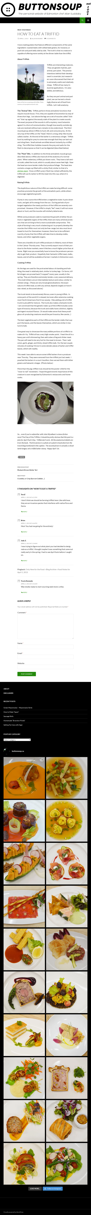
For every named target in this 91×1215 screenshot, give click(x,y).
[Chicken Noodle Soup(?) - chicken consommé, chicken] (66, 821)
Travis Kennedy (27, 581)
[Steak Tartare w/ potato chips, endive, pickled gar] (66, 949)
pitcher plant (22, 171)
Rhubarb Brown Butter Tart (27, 468)
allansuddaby (37, 38)
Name (20, 643)
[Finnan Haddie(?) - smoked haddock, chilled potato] (66, 1035)
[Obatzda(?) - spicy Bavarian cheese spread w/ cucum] (24, 863)
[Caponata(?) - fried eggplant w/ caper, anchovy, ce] (24, 821)
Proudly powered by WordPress (13, 1212)
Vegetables (26, 30)
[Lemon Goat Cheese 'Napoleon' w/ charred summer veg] (24, 1035)
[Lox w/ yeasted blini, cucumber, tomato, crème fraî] (66, 863)
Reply (25, 512)
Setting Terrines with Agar (13, 725)
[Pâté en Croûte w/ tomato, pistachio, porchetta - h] (66, 1078)
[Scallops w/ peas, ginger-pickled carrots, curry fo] (24, 1078)
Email (20, 653)
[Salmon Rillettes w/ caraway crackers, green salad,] (66, 906)
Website (20, 663)
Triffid (21, 457)
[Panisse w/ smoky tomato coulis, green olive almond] (24, 949)
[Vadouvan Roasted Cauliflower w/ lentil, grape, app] (66, 992)
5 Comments (51, 38)
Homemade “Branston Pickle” (14, 721)
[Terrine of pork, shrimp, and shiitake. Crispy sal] (24, 1121)
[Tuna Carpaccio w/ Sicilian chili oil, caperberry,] (24, 906)
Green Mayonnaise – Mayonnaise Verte (18, 708)
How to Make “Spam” (11, 712)
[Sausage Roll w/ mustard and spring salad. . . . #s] (66, 1121)
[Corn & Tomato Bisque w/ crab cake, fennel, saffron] (24, 778)
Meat (19, 30)
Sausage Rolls (8, 716)
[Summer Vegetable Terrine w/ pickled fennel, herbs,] (24, 1164)
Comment (22, 612)
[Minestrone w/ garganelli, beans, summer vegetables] (66, 778)
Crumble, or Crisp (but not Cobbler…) (31, 477)
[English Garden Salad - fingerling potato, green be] (66, 1164)
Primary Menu (88, 20)
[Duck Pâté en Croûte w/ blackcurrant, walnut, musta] (24, 992)
